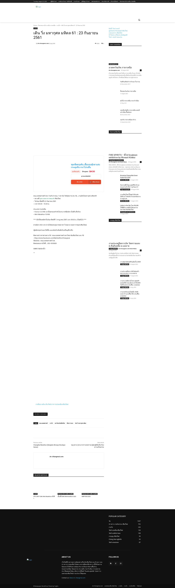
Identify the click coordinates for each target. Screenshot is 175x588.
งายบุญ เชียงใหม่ (115, 220)
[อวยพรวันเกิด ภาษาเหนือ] (125, 57)
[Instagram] (121, 563)
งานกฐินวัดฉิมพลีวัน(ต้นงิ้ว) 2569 (130, 262)
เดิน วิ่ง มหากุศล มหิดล (80, 423)
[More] (82, 49)
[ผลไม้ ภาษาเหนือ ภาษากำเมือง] (114, 103)
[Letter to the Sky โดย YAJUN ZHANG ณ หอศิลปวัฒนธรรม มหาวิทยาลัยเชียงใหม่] (114, 207)
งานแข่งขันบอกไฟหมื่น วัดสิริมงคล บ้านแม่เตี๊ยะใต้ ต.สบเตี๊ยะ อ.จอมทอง (130, 294)
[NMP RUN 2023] (93, 487)
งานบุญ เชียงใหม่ (113, 248)
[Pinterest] (45, 433)
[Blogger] (111, 563)
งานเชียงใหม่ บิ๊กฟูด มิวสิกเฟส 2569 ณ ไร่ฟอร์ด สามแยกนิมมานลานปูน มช (130, 196)
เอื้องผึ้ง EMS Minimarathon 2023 (67, 496)
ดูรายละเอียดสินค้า (86, 176)
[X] (40, 433)
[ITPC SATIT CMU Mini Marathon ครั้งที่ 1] (44, 487)
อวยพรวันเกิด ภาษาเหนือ (120, 67)
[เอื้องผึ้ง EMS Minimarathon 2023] (69, 487)
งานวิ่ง (58, 25)
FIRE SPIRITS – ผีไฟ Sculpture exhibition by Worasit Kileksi (123, 156)
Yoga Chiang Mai (125, 189)
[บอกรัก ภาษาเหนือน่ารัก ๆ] (114, 122)
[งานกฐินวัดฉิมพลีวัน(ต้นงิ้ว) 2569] (114, 264)
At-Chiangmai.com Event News (118, 162)
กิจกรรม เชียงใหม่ (125, 180)
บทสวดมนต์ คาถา (113, 64)
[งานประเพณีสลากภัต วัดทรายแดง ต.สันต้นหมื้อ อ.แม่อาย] (125, 233)
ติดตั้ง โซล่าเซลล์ (114, 28)
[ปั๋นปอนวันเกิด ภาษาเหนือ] (114, 93)
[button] (139, 19)
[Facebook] (35, 433)
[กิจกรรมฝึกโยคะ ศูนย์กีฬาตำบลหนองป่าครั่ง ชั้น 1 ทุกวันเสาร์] (114, 187)
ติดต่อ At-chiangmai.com (77, 578)
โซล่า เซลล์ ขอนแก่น (115, 37)
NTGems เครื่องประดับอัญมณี (118, 35)
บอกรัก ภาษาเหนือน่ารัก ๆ (128, 119)
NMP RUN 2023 (86, 496)
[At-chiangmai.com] (34, 43)
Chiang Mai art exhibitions (116, 160)
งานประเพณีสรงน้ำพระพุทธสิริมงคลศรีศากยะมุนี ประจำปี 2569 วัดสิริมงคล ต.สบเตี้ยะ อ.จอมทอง (130, 283)
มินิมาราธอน (70, 423)
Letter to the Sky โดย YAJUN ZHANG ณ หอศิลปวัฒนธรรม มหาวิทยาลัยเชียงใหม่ (129, 207)
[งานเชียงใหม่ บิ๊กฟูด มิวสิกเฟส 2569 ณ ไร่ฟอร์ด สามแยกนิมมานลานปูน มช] (114, 196)
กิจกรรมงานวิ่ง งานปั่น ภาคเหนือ (46, 25)
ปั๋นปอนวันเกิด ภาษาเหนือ (128, 91)
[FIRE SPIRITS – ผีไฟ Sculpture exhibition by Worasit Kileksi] (125, 144)
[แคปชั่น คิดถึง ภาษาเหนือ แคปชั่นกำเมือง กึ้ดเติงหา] (114, 112)
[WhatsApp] (49, 433)
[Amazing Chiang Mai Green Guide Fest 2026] (114, 177)
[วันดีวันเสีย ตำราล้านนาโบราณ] (114, 84)
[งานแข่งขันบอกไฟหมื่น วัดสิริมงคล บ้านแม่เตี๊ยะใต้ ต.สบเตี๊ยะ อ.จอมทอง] (114, 294)
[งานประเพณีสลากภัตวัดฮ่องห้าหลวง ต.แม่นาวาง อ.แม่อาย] (114, 273)
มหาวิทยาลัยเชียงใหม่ (60, 423)
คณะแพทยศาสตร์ (43, 423)
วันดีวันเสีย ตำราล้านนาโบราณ (130, 81)
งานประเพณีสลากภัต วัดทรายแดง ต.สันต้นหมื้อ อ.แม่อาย (124, 244)
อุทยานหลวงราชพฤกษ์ (47, 198)
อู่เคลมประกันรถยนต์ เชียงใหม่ (118, 31)
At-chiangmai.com (43, 43)
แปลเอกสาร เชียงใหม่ (115, 33)
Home (35, 25)
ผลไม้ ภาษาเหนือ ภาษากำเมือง (129, 100)
